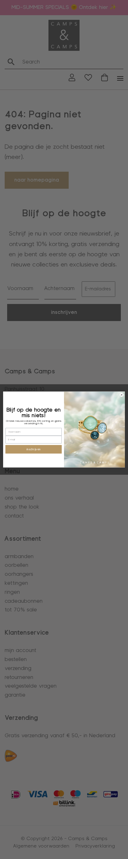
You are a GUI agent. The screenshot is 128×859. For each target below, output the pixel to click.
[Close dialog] (122, 395)
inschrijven (33, 449)
